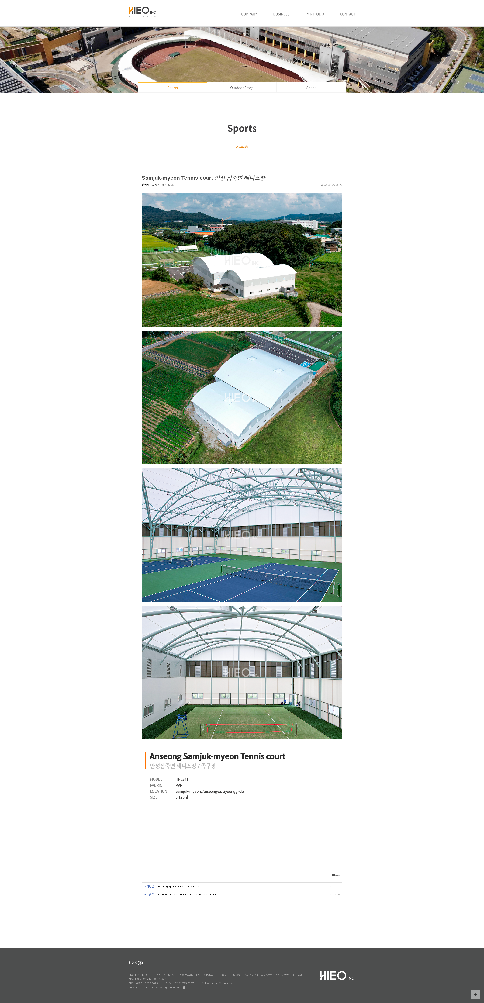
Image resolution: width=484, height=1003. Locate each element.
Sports (172, 87)
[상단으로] (475, 994)
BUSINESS (281, 13)
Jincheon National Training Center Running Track (187, 894)
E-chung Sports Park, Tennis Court (179, 886)
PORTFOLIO (315, 13)
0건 (156, 184)
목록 (337, 875)
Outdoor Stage (242, 87)
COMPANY (249, 13)
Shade (311, 87)
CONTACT (347, 13)
